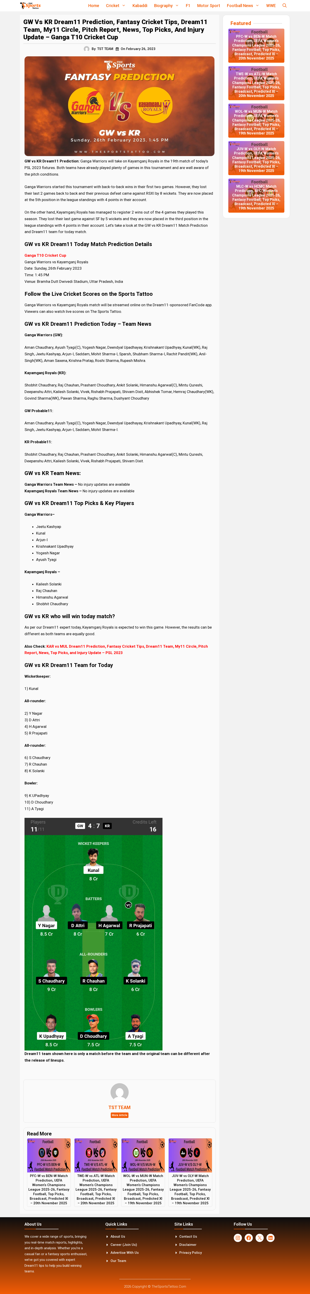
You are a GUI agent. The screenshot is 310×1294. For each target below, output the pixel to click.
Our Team (118, 1261)
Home (93, 5)
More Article (119, 1115)
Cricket (112, 5)
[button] (284, 5)
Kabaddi (140, 5)
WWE (271, 5)
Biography (163, 5)
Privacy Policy (190, 1253)
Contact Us (188, 1236)
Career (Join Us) (124, 1245)
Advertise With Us (125, 1253)
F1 (188, 5)
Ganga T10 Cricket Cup (45, 255)
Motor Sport (208, 5)
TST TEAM (105, 49)
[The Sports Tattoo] (30, 5)
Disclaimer (188, 1245)
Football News (240, 5)
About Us (118, 1236)
